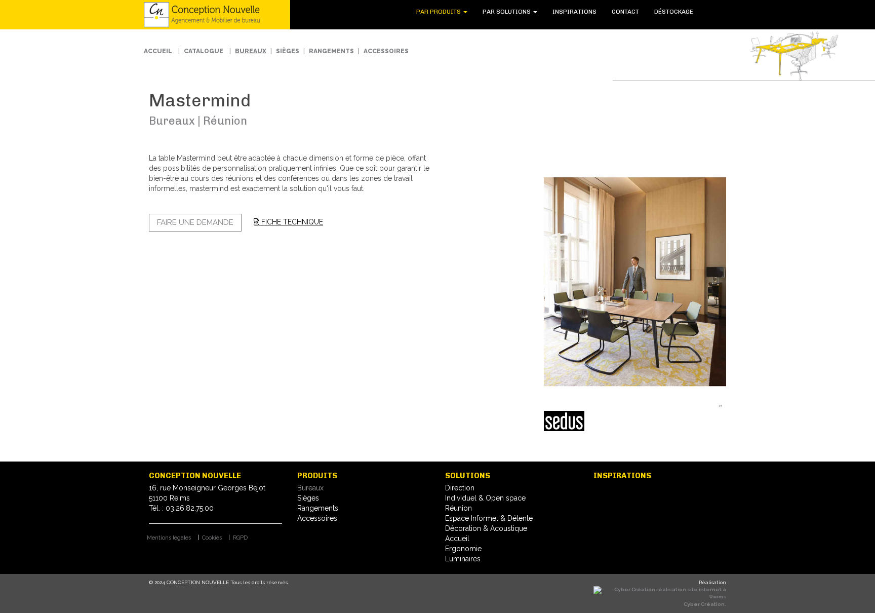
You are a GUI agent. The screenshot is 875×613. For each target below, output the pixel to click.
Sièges (287, 51)
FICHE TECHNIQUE (291, 222)
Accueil (158, 51)
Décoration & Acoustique (486, 528)
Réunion (458, 508)
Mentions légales (169, 537)
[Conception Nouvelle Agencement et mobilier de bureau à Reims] (209, 14)
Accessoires (386, 51)
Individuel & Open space (485, 498)
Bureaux (250, 51)
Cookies (212, 537)
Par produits (476, 11)
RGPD (240, 537)
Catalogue (203, 51)
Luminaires (463, 559)
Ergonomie (463, 549)
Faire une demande (195, 222)
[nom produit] (635, 282)
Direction (459, 488)
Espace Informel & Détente (489, 518)
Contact (637, 11)
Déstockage (677, 11)
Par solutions (536, 11)
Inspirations (595, 11)
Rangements (331, 51)
